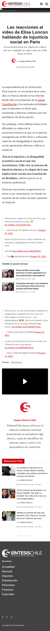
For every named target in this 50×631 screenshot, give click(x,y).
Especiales (8, 594)
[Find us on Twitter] (7, 617)
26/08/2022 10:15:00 (25, 67)
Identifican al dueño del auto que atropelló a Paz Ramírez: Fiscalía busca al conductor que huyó (31, 515)
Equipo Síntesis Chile (28, 61)
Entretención (9, 580)
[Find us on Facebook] (2, 617)
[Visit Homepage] (16, 4)
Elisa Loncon (16, 362)
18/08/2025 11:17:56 (24, 292)
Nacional (7, 571)
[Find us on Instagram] (12, 617)
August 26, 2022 (38, 256)
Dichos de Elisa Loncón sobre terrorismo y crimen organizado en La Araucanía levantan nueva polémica (31, 273)
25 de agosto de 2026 (26, 484)
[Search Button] (46, 4)
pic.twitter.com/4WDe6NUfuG (19, 348)
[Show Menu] (41, 4)
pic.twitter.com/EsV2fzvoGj (18, 225)
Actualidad (8, 567)
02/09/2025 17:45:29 (24, 279)
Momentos (8, 585)
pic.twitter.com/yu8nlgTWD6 (27, 251)
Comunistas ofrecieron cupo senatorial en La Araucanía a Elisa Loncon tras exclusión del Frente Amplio (32, 286)
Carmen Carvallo (26, 480)
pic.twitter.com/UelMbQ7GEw (26, 327)
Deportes (7, 576)
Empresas (7, 589)
